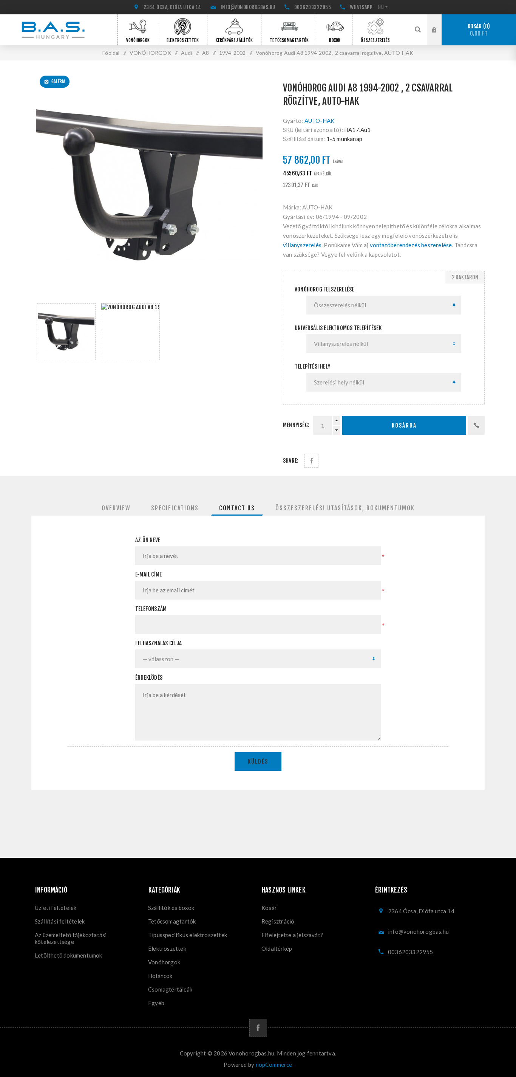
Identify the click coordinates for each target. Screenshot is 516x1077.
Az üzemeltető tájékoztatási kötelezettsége (71, 938)
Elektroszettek (167, 948)
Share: (290, 460)
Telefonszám (151, 608)
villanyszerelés (302, 245)
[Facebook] (258, 1028)
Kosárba (404, 425)
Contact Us (237, 508)
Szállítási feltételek (60, 921)
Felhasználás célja (158, 643)
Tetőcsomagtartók (172, 921)
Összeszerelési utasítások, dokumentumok (345, 508)
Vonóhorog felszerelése (324, 289)
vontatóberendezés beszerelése (411, 245)
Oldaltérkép (276, 948)
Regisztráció (440, 37)
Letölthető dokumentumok (68, 955)
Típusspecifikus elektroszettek (187, 934)
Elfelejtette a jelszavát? (292, 934)
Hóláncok (160, 975)
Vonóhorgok (164, 962)
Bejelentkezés (440, 21)
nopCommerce (274, 1064)
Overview (116, 508)
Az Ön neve (147, 540)
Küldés (258, 761)
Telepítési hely (312, 366)
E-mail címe (148, 574)
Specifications (175, 508)
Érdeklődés (148, 677)
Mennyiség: (296, 425)
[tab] (116, 508)
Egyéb (156, 1003)
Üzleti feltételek (55, 907)
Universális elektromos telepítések (338, 328)
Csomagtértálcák (170, 989)
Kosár (478, 30)
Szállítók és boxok (171, 907)
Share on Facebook (311, 461)
